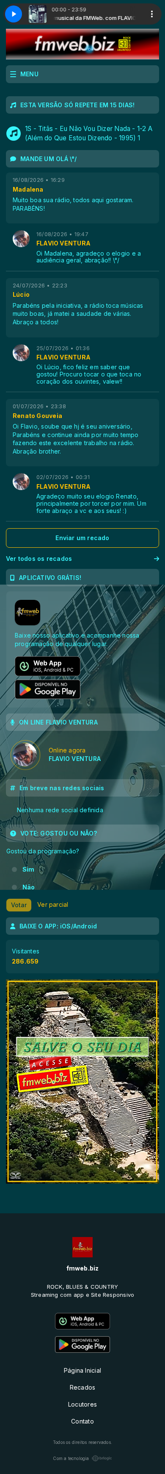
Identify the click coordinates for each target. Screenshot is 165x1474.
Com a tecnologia (71, 1458)
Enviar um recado (82, 537)
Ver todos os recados (39, 558)
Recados (82, 1387)
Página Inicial (82, 1370)
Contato (82, 1421)
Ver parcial (52, 904)
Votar (19, 904)
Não (28, 887)
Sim (28, 869)
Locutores (82, 1404)
